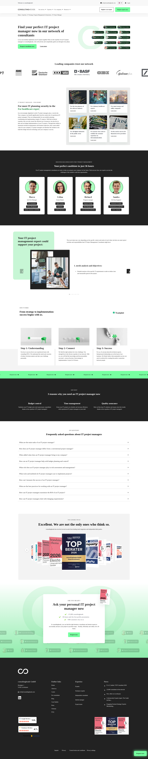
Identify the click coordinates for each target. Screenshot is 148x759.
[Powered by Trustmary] (31, 736)
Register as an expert (106, 9)
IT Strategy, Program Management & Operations (39, 15)
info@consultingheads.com (109, 3)
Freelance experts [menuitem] (80, 691)
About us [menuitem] (53, 688)
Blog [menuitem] (52, 698)
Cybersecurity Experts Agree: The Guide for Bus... (118, 699)
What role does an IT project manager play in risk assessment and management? (47, 467)
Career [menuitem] (53, 692)
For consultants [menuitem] (55, 695)
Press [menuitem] (52, 705)
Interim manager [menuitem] (79, 700)
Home (19, 15)
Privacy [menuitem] (64, 750)
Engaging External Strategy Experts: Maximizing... (116, 705)
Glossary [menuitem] (53, 708)
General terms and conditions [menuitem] (77, 750)
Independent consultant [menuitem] (81, 695)
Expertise (24, 15)
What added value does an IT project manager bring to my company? (43, 455)
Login (128, 3)
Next (127, 270)
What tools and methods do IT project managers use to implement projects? (45, 474)
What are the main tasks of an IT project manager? (36, 442)
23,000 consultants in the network (116, 689)
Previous (20, 270)
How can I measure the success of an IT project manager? (39, 480)
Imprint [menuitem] (56, 750)
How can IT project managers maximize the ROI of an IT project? (42, 492)
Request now (140, 753)
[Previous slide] (27, 550)
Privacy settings (91, 750)
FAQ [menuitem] (52, 712)
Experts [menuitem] (77, 686)
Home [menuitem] (53, 685)
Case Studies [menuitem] (54, 702)
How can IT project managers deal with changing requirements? (41, 499)
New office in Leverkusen (114, 694)
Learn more (43, 46)
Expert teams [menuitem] (78, 704)
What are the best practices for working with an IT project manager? (43, 486)
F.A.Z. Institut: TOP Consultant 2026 (117, 685)
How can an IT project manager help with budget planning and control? (44, 461)
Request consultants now (27, 46)
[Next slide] (121, 550)
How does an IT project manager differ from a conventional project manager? (46, 449)
